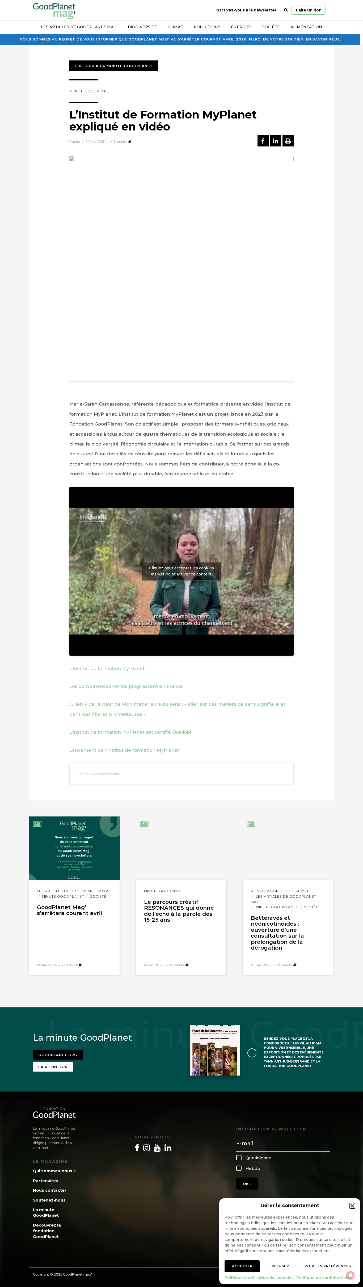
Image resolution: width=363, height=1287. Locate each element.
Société (271, 26)
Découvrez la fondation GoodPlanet (47, 1231)
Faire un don (309, 10)
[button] (352, 1205)
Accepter (242, 1266)
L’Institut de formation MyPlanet (107, 668)
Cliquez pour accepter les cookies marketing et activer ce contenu (181, 571)
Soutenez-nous (49, 1200)
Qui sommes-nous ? (54, 1170)
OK (246, 1184)
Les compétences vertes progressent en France (126, 686)
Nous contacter (49, 1190)
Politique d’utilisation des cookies (259, 1277)
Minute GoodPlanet (90, 91)
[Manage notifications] (350, 1275)
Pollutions (207, 26)
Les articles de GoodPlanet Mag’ (79, 26)
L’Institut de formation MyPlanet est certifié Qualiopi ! (131, 732)
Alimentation (306, 26)
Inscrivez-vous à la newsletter (246, 10)
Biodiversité (142, 26)
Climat (175, 26)
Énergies (241, 26)
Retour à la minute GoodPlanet (114, 66)
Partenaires (45, 1180)
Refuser (280, 1266)
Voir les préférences (328, 1266)
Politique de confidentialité (324, 1277)
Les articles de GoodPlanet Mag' (72, 891)
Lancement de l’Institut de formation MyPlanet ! (125, 750)
